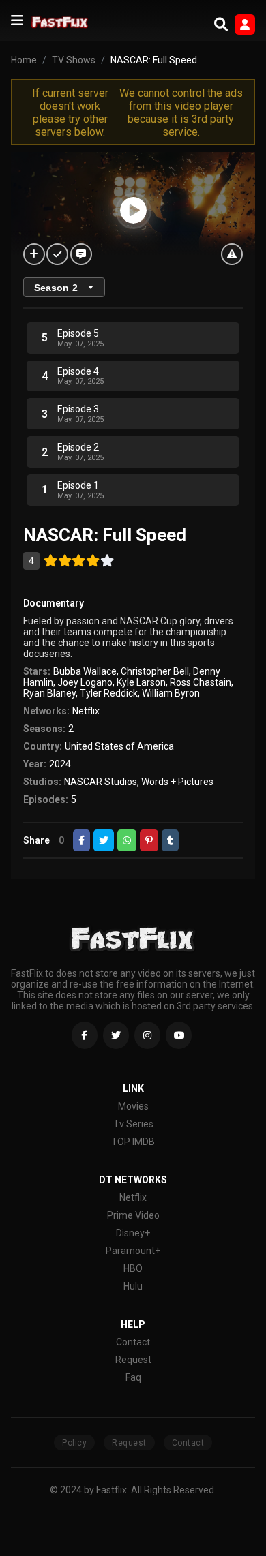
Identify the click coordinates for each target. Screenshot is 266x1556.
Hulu (133, 1286)
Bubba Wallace (85, 671)
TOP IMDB (133, 1141)
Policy (74, 1443)
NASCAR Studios (100, 781)
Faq (133, 1377)
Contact (133, 1342)
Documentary (53, 603)
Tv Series (133, 1123)
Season (56, 287)
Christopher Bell (155, 671)
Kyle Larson (141, 682)
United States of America (119, 746)
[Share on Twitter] (103, 840)
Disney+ (133, 1232)
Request (133, 1359)
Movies (133, 1106)
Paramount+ (133, 1250)
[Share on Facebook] (81, 840)
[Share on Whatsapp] (126, 840)
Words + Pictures (177, 781)
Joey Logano (85, 682)
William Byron (171, 693)
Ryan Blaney (49, 693)
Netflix (86, 710)
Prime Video (133, 1215)
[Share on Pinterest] (149, 840)
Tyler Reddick (109, 693)
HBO (133, 1268)
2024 (60, 764)
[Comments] (81, 254)
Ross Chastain (200, 682)
